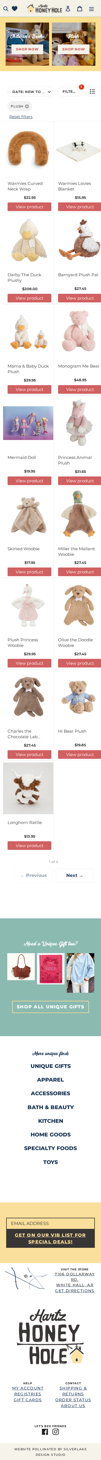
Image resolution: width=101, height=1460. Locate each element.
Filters (72, 90)
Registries (28, 1394)
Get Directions (75, 1282)
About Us (73, 1405)
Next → (74, 875)
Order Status (73, 1399)
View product (29, 206)
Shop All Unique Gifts (50, 1006)
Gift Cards (28, 1399)
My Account (27, 1388)
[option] (21, 966)
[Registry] (14, 8)
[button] (92, 91)
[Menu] (91, 8)
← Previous (33, 875)
